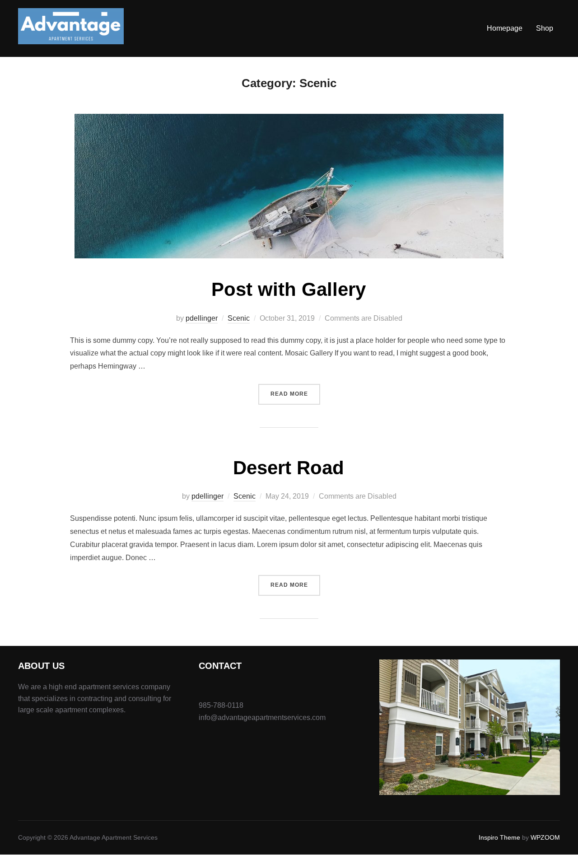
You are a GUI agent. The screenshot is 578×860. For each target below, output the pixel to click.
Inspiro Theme (499, 837)
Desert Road (288, 467)
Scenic (239, 318)
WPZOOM (545, 837)
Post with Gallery (288, 289)
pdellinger (202, 318)
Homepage (504, 28)
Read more (295, 393)
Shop (544, 28)
